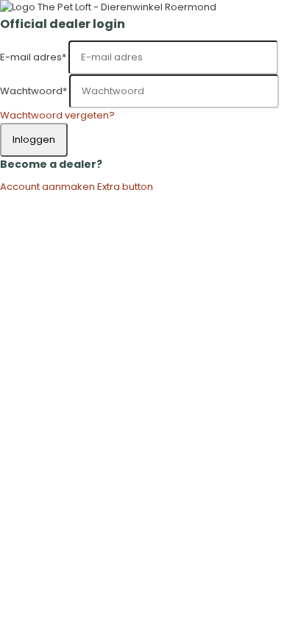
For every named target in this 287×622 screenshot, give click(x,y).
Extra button (125, 187)
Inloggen (34, 139)
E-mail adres (33, 57)
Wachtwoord (33, 91)
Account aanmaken (47, 187)
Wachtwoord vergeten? (57, 115)
